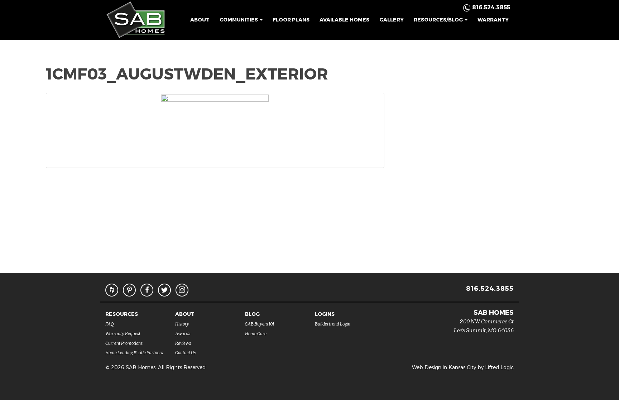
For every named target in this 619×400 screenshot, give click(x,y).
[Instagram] (182, 290)
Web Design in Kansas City (444, 367)
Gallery (391, 19)
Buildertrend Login (332, 324)
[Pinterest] (129, 290)
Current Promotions (124, 343)
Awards (182, 333)
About (200, 19)
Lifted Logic (499, 367)
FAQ (109, 324)
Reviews (183, 343)
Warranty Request (122, 333)
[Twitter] (164, 290)
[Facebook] (146, 290)
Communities (239, 19)
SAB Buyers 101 (259, 324)
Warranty (493, 19)
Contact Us (185, 352)
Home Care (256, 333)
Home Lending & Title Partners (134, 352)
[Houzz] (111, 290)
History (182, 324)
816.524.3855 (490, 288)
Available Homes (344, 19)
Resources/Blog (439, 19)
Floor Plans (291, 19)
